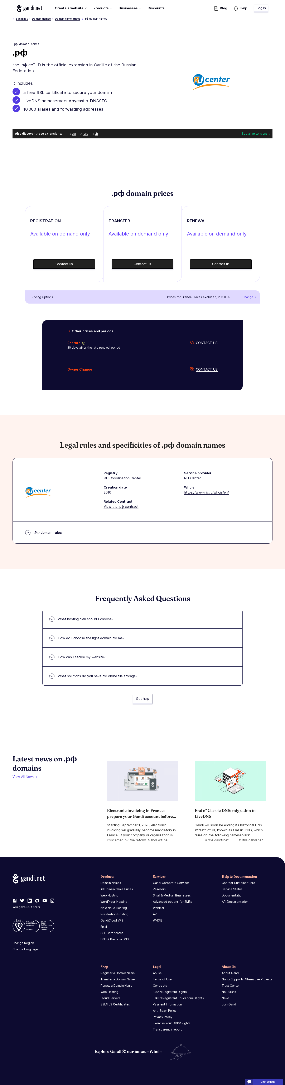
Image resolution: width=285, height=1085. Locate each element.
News (226, 998)
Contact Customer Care (238, 883)
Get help (142, 698)
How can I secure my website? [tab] (82, 657)
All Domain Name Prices (117, 889)
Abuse (157, 973)
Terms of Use (162, 979)
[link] (15, 901)
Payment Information (167, 1004)
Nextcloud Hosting (114, 908)
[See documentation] (83, 342)
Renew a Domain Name (116, 985)
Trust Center (231, 985)
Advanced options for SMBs (172, 901)
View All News (23, 777)
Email (104, 926)
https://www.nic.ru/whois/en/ (206, 492)
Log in (261, 8)
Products (101, 8)
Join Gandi (229, 1004)
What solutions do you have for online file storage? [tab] (97, 676)
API (155, 914)
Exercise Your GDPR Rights (171, 1023)
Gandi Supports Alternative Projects (247, 979)
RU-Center (192, 478)
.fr (96, 133)
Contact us (207, 343)
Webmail (158, 908)
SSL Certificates (112, 933)
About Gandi (230, 973)
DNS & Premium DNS (115, 939)
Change (247, 297)
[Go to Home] (29, 8)
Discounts (156, 8)
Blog (223, 8)
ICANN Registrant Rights (170, 992)
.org (85, 133)
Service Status (232, 889)
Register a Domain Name (118, 973)
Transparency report (167, 1029)
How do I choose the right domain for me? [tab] (91, 638)
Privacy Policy (162, 1017)
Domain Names (41, 18)
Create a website (69, 8)
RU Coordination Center (122, 478)
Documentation (232, 895)
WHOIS (158, 920)
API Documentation (235, 901)
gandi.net (22, 18)
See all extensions (254, 133)
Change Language (25, 949)
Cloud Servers (110, 998)
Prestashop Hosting (114, 914)
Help (243, 8)
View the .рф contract (121, 506)
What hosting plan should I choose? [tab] (85, 619)
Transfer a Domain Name (118, 979)
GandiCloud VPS (112, 920)
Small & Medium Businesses (172, 895)
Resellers (159, 889)
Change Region (23, 943)
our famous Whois (144, 1051)
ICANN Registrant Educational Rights (178, 998)
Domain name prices (67, 18)
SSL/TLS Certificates (115, 1004)
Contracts (160, 985)
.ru (74, 133)
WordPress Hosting (114, 901)
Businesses (128, 8)
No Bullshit (229, 992)
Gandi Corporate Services (171, 883)
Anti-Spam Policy (165, 1010)
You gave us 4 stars (26, 907)
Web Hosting (110, 895)
